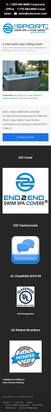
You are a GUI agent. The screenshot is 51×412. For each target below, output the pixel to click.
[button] (46, 28)
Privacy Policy (37, 405)
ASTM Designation (25, 313)
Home (5, 48)
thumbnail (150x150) (28, 98)
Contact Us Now (25, 137)
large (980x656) (34, 95)
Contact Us (7, 402)
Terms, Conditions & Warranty (17, 405)
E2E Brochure (10, 408)
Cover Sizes (19, 402)
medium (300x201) (10, 98)
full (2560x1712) (20, 95)
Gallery (30, 402)
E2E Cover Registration (28, 408)
